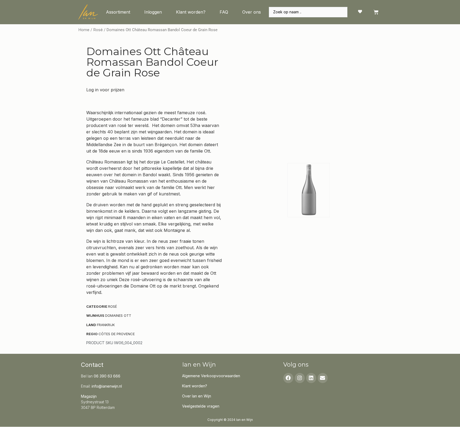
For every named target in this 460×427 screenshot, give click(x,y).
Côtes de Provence (116, 334)
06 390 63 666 (107, 376)
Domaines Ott (118, 315)
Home (83, 29)
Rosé (98, 29)
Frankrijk (106, 325)
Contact (92, 364)
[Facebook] (288, 378)
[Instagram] (300, 378)
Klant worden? (191, 12)
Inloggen (153, 12)
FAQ (224, 12)
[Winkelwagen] (376, 12)
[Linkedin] (311, 378)
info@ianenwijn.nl (107, 386)
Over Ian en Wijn (196, 396)
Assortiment (118, 12)
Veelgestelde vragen (200, 406)
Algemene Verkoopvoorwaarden (211, 375)
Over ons (251, 12)
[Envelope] (323, 378)
